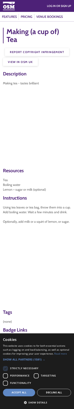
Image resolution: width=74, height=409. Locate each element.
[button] (37, 359)
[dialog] (37, 371)
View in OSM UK (20, 62)
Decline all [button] (54, 392)
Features (9, 17)
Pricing (26, 17)
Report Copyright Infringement (37, 52)
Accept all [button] (19, 392)
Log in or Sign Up (59, 6)
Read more (60, 353)
